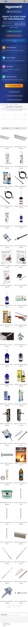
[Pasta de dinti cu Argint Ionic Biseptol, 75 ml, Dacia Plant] (21, 395)
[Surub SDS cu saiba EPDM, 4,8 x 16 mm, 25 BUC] (7, 592)
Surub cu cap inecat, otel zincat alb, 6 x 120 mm (21, 502)
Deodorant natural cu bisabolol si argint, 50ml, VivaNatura (7, 166)
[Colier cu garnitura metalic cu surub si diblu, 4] (7, 197)
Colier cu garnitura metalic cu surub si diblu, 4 (7, 206)
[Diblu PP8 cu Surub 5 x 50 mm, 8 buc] (21, 435)
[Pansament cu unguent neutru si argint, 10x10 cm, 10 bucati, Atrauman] (7, 257)
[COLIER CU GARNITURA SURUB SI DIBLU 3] (21, 177)
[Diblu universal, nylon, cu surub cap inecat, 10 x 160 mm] (7, 553)
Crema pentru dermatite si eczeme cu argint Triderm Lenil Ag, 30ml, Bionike (7, 483)
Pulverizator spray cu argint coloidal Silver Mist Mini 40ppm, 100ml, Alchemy (7, 364)
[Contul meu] (26, 1)
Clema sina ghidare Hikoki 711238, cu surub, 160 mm (21, 325)
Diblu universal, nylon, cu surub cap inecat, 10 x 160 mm (7, 561)
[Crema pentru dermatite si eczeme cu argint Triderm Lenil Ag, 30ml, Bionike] (7, 474)
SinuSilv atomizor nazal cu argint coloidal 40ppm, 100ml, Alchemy (21, 226)
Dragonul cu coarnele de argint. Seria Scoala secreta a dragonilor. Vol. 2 (21, 463)
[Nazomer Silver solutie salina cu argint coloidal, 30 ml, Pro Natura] (7, 395)
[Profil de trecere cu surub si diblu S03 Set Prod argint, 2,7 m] (7, 138)
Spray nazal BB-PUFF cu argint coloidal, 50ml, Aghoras (21, 206)
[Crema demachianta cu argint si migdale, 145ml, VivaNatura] (21, 158)
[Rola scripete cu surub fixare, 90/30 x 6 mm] (7, 435)
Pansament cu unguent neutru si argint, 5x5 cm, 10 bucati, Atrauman (21, 265)
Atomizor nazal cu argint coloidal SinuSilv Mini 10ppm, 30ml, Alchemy (7, 305)
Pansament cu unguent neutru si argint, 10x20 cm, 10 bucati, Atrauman (7, 285)
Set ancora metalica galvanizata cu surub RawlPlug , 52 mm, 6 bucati (21, 601)
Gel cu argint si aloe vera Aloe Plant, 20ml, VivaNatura (21, 305)
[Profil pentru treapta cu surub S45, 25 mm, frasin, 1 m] (21, 533)
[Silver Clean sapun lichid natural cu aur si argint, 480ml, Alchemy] (21, 356)
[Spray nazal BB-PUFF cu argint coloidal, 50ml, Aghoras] (21, 197)
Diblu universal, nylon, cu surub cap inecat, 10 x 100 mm (21, 561)
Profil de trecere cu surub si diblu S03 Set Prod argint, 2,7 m (7, 146)
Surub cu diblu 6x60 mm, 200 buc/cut (21, 245)
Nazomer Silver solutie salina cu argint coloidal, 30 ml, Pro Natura (7, 404)
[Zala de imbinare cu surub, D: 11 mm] (7, 237)
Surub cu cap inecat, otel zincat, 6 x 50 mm (7, 463)
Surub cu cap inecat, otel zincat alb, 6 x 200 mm (21, 522)
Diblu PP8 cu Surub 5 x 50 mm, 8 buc (21, 443)
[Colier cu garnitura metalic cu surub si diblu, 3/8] (21, 276)
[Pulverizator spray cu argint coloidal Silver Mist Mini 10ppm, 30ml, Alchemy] (7, 375)
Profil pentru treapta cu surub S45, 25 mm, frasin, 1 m (21, 542)
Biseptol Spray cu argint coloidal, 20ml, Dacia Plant (7, 186)
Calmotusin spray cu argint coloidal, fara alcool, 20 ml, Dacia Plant (21, 384)
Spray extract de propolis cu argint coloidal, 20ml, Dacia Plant (7, 325)
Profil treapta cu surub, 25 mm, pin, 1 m (7, 344)
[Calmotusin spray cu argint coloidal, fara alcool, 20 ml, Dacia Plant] (21, 375)
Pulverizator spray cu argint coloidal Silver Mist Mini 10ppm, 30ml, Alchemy (7, 384)
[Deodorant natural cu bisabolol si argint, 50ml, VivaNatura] (7, 158)
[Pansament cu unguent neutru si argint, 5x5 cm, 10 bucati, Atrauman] (21, 257)
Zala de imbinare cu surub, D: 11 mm (7, 245)
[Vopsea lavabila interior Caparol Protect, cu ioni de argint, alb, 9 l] (7, 494)
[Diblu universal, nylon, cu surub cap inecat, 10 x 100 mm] (21, 553)
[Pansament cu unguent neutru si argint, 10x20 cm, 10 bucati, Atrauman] (7, 276)
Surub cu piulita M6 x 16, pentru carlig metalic (21, 344)
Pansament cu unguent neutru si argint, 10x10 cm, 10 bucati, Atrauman (7, 265)
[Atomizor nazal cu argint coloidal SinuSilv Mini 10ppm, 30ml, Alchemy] (7, 296)
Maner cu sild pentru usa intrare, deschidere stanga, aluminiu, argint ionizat (21, 423)
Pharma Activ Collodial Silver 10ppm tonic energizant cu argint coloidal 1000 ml (21, 483)
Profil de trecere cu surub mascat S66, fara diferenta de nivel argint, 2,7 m (21, 146)
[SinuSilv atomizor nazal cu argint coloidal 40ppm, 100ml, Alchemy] (21, 217)
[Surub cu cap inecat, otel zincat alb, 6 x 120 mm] (21, 494)
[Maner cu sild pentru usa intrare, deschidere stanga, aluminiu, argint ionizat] (21, 415)
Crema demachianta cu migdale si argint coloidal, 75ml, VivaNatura (7, 226)
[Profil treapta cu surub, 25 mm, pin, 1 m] (7, 336)
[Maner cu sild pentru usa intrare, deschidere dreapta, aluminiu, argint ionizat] (7, 415)
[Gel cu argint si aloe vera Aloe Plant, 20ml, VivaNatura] (21, 296)
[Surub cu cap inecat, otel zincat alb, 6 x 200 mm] (21, 514)
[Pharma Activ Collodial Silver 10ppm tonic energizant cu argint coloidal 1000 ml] (21, 474)
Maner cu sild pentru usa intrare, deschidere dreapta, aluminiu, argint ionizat (7, 423)
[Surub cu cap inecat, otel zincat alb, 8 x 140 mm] (7, 514)
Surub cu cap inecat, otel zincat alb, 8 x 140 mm (7, 522)
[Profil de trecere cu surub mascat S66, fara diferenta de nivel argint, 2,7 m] (21, 138)
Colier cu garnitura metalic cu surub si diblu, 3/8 (21, 285)
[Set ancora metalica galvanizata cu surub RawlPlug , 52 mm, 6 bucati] (21, 592)
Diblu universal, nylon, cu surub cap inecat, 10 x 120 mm (7, 581)
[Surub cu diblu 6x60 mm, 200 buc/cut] (21, 237)
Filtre (16, 128)
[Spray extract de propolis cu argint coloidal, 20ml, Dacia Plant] (7, 316)
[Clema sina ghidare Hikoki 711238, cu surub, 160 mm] (21, 316)
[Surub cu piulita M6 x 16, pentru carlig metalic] (21, 336)
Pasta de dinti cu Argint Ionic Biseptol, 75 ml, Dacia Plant (21, 404)
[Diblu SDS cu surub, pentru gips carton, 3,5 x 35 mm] (21, 573)
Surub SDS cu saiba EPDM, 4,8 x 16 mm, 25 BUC (7, 601)
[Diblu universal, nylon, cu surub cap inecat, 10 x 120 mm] (7, 573)
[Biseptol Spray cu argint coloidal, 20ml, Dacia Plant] (7, 177)
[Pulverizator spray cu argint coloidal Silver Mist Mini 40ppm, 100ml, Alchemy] (7, 356)
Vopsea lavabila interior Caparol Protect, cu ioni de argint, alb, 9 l (7, 502)
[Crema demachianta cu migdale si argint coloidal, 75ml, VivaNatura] (7, 217)
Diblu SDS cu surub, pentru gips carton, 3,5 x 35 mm (21, 581)
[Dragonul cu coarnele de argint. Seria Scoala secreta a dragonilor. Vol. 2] (21, 454)
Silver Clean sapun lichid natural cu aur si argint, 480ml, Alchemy (21, 364)
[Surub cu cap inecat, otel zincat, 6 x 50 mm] (7, 454)
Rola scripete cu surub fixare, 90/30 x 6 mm (7, 443)
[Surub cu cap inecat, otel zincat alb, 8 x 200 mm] (7, 533)
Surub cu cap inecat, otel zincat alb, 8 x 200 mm (7, 542)
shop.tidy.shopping (4, 104)
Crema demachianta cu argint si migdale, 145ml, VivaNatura (21, 166)
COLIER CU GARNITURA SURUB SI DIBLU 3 (21, 186)
